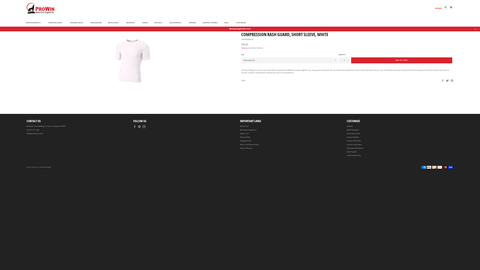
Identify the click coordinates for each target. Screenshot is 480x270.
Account (438, 8)
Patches (158, 23)
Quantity (342, 55)
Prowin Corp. (35, 167)
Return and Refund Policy (249, 144)
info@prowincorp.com (34, 133)
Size (242, 55)
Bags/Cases (113, 23)
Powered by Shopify (45, 167)
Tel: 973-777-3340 (32, 130)
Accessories (176, 23)
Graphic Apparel (210, 23)
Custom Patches (353, 137)
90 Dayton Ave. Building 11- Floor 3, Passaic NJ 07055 (46, 126)
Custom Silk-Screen (354, 141)
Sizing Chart (244, 126)
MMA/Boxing (96, 23)
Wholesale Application (248, 130)
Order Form (244, 133)
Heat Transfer (352, 152)
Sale (226, 23)
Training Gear (76, 23)
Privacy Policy (245, 137)
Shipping (244, 48)
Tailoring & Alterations (355, 148)
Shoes (145, 23)
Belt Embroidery (353, 130)
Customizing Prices (354, 155)
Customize (241, 23)
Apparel (192, 23)
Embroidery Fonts (353, 133)
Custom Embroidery (354, 144)
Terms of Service (246, 148)
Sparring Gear (55, 23)
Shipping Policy (245, 141)
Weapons (130, 23)
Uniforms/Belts (33, 23)
